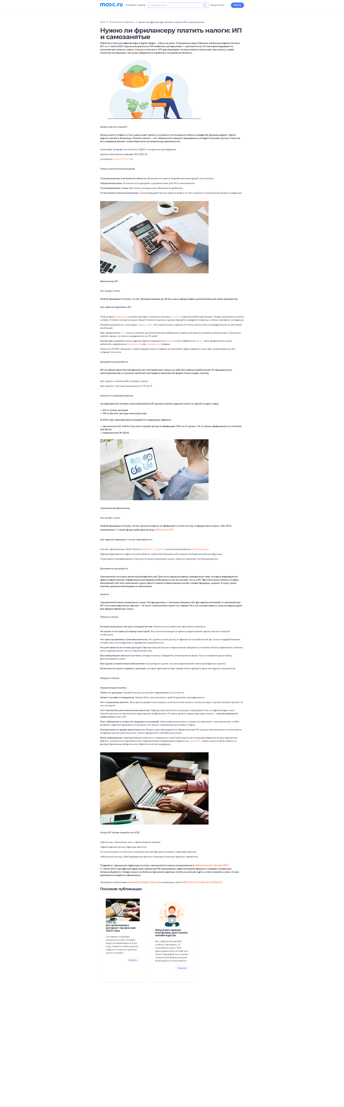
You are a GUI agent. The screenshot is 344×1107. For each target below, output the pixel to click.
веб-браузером (200, 549)
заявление (121, 316)
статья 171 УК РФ (123, 159)
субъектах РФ (164, 529)
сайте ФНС (195, 741)
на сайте (176, 316)
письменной (134, 344)
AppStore (147, 549)
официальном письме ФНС (211, 865)
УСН (123, 333)
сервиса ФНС (145, 325)
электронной (154, 344)
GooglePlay (159, 549)
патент (199, 341)
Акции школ (217, 5)
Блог (102, 22)
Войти (237, 5)
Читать (132, 960)
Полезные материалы (121, 22)
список (170, 341)
